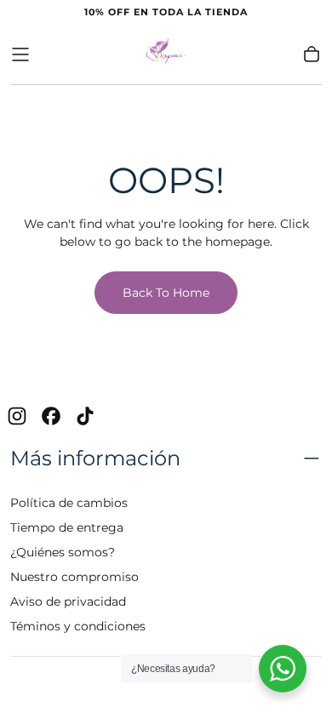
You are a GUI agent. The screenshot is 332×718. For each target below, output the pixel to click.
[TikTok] (85, 416)
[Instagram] (17, 416)
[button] (20, 54)
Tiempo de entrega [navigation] (66, 527)
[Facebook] (51, 416)
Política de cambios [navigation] (69, 502)
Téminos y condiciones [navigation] (78, 626)
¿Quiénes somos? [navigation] (62, 552)
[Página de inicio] (166, 54)
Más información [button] (95, 458)
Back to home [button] (166, 292)
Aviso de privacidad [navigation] (68, 601)
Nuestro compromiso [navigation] (74, 576)
